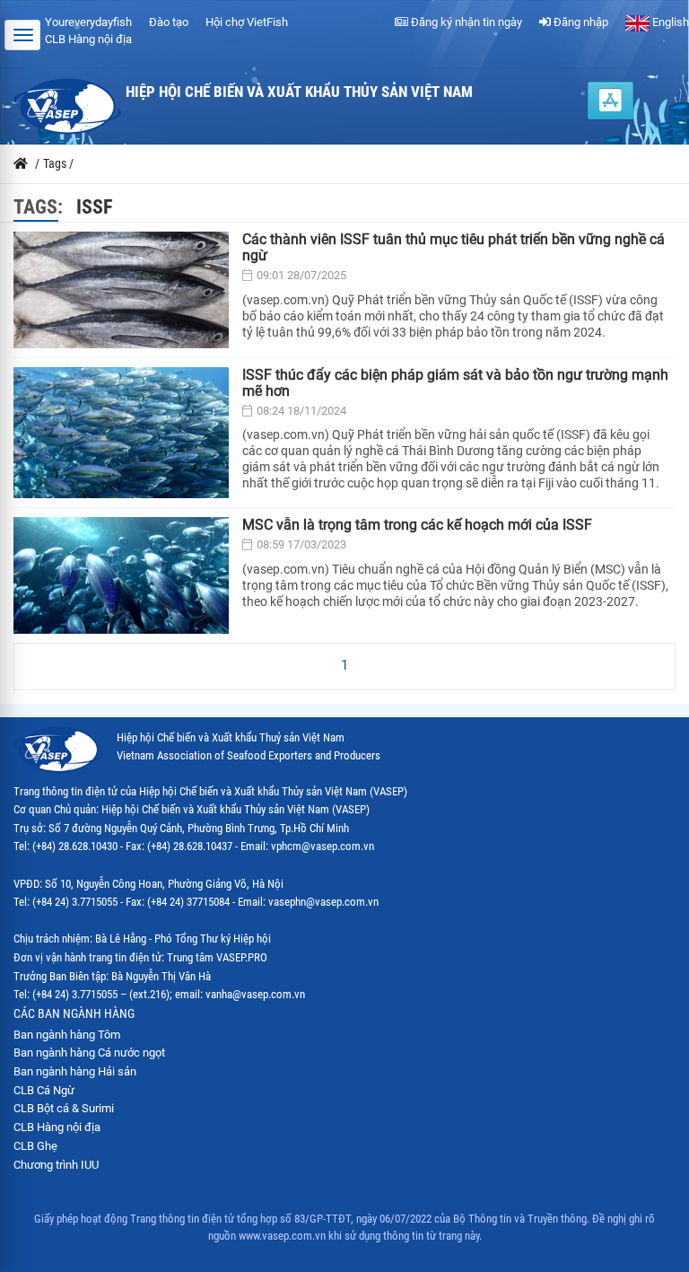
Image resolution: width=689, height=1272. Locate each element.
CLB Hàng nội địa (88, 39)
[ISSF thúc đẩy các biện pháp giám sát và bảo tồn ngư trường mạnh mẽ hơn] (121, 433)
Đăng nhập (579, 22)
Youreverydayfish (88, 22)
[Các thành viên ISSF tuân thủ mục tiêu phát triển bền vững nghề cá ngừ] (121, 290)
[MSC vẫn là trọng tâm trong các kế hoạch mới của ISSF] (121, 575)
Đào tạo (168, 22)
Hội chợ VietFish (246, 22)
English (669, 22)
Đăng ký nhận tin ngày (465, 22)
